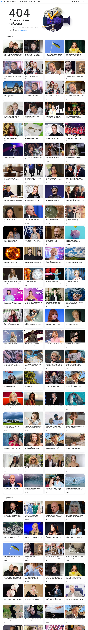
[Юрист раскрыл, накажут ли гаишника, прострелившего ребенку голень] (13, 174)
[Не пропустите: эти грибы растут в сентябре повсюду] (75, 298)
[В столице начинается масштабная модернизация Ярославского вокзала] (13, 91)
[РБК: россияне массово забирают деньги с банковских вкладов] (75, 236)
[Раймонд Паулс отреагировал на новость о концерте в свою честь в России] (75, 525)
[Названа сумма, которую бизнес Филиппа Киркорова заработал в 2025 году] (54, 360)
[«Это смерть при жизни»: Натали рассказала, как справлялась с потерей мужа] (75, 593)
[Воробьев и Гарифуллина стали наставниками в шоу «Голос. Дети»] (54, 546)
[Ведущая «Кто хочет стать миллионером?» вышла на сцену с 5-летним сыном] (33, 236)
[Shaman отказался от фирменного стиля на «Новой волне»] (13, 153)
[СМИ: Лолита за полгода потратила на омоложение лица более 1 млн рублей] (13, 298)
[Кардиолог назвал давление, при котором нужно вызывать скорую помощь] (33, 318)
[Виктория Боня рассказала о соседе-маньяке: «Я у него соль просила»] (75, 339)
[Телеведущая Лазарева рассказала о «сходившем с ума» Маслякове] (75, 277)
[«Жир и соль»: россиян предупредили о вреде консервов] (54, 215)
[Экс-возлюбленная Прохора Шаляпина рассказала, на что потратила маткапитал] (75, 49)
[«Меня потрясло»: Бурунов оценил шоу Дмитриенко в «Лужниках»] (13, 484)
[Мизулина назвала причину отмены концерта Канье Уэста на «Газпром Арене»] (13, 525)
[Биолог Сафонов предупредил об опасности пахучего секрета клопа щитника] (33, 422)
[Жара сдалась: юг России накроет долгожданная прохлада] (54, 153)
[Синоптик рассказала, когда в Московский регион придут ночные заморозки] (33, 546)
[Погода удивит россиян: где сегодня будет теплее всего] (13, 422)
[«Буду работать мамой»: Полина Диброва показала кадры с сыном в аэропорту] (13, 132)
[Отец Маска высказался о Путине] (54, 70)
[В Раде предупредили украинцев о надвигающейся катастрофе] (54, 49)
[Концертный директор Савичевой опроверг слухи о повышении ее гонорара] (54, 318)
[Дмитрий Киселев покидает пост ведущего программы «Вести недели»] (54, 593)
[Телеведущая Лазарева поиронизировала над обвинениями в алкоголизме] (75, 318)
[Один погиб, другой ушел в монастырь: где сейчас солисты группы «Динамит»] (75, 194)
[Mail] (2, 1)
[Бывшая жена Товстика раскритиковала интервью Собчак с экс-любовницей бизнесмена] (13, 215)
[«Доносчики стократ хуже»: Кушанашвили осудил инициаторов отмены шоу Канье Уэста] (33, 111)
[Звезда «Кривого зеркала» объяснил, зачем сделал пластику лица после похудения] (54, 236)
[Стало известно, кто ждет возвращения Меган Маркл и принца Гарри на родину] (13, 566)
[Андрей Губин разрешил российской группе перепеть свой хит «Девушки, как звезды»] (75, 566)
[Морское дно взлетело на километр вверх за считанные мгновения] (75, 256)
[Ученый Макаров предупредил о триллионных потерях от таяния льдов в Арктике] (75, 484)
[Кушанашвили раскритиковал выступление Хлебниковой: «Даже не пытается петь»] (54, 614)
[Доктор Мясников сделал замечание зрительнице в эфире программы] (13, 70)
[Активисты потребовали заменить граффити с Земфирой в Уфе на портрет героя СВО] (54, 525)
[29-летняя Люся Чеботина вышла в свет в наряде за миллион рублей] (33, 298)
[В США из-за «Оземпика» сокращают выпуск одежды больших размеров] (33, 593)
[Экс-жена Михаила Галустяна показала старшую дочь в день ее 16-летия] (13, 463)
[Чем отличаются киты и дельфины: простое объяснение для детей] (75, 401)
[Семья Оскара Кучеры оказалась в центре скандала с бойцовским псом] (13, 593)
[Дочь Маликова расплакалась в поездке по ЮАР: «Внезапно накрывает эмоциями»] (75, 442)
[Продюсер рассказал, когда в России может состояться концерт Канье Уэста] (13, 546)
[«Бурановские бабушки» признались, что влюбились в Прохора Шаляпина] (75, 132)
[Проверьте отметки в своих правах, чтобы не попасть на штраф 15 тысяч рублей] (75, 360)
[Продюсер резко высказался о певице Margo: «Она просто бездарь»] (54, 256)
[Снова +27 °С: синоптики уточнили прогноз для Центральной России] (33, 380)
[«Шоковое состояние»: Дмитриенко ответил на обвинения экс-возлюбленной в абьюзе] (54, 132)
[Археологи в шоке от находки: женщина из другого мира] (33, 132)
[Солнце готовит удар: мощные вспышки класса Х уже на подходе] (13, 256)
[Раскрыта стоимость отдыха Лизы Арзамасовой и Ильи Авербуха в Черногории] (75, 215)
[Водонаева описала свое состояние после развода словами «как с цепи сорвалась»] (13, 504)
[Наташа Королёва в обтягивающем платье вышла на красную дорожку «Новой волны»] (54, 174)
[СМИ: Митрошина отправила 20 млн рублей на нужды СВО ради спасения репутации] (13, 277)
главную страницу (22, 30)
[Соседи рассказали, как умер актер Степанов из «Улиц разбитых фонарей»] (54, 442)
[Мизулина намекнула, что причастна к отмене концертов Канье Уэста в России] (33, 614)
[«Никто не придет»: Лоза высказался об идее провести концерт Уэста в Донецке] (13, 360)
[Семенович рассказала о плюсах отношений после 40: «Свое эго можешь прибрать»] (33, 194)
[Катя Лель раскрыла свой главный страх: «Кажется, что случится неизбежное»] (33, 504)
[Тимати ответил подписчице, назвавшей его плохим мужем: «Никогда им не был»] (54, 422)
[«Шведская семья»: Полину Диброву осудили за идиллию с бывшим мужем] (54, 504)
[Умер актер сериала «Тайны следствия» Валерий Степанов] (75, 380)
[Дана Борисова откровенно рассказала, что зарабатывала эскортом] (54, 111)
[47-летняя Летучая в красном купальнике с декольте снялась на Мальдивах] (75, 463)
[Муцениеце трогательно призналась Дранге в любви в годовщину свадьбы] (33, 256)
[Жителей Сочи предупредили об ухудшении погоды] (33, 484)
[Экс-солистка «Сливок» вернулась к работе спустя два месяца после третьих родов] (13, 442)
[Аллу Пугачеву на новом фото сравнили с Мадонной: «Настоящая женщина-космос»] (33, 463)
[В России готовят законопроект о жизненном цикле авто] (33, 360)
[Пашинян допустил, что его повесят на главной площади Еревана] (33, 215)
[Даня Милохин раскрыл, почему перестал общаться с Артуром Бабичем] (54, 298)
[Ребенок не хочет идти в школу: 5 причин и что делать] (75, 422)
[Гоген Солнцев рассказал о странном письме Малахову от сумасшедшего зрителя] (75, 111)
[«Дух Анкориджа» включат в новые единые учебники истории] (75, 174)
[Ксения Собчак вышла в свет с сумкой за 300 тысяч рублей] (54, 566)
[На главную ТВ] (4, 1)
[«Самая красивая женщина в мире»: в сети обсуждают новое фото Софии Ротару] (33, 525)
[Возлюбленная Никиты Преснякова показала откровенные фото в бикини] (13, 380)
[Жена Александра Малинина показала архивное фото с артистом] (13, 111)
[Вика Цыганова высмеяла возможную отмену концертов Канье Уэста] (13, 339)
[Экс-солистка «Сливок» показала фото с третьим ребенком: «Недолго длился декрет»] (54, 380)
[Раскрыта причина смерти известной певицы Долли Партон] (54, 277)
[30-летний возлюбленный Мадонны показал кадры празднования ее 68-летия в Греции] (13, 236)
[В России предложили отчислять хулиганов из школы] (33, 174)
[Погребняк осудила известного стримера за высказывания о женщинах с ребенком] (75, 546)
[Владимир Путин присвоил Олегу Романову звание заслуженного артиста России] (13, 194)
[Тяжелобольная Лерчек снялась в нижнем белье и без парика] (33, 401)
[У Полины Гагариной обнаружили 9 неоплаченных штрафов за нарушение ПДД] (54, 401)
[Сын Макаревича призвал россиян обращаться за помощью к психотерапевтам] (33, 70)
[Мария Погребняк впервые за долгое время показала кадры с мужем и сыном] (75, 153)
